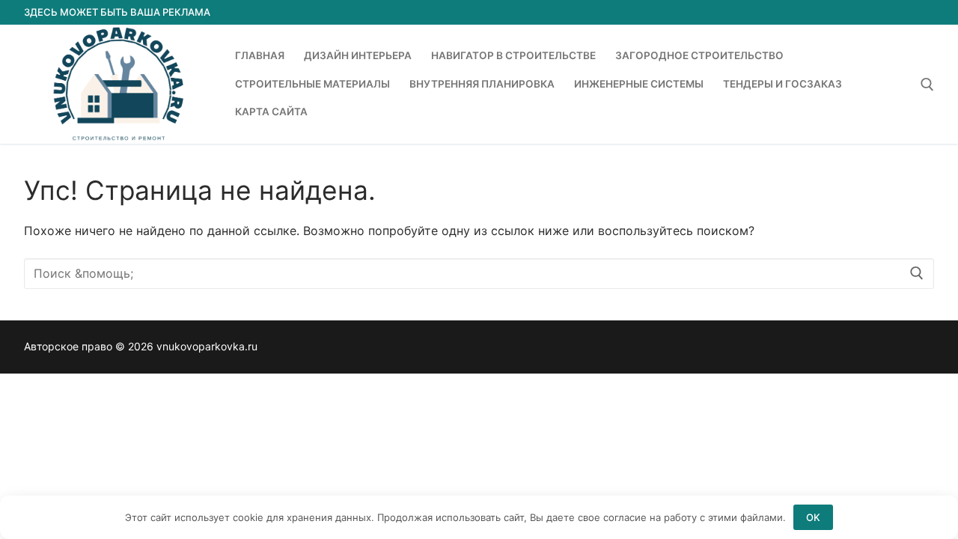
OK (813, 517)
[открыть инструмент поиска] (927, 84)
